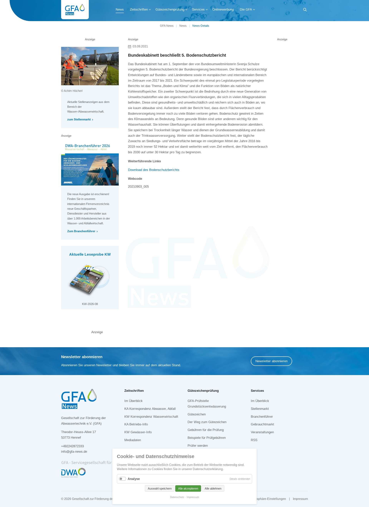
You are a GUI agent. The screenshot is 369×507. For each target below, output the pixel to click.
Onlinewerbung (223, 9)
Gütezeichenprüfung (169, 9)
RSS (254, 440)
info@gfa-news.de (74, 451)
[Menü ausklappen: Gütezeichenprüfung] (186, 9)
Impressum (300, 498)
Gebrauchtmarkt (262, 424)
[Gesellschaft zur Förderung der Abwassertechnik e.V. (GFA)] (75, 9)
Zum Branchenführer (81, 231)
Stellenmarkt (260, 409)
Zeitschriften (139, 9)
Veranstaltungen (262, 432)
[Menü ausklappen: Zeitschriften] (150, 9)
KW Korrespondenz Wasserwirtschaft (151, 416)
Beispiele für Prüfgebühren (207, 438)
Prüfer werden (198, 445)
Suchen (305, 10)
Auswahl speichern (160, 488)
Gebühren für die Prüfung (206, 430)
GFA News (167, 25)
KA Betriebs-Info (136, 424)
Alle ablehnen (213, 488)
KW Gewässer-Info (138, 432)
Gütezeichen (197, 414)
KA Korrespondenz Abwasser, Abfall (150, 409)
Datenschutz (177, 497)
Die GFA (246, 9)
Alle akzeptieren (188, 488)
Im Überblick (133, 401)
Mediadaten (132, 440)
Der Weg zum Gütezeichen (207, 422)
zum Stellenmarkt (79, 119)
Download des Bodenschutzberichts (153, 170)
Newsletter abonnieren (271, 361)
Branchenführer (262, 416)
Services (198, 9)
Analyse (134, 479)
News (120, 9)
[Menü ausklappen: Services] (206, 9)
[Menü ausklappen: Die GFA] (254, 9)
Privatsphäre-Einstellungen (267, 498)
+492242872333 (72, 446)
